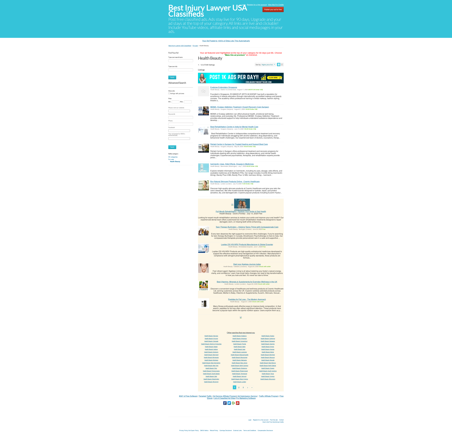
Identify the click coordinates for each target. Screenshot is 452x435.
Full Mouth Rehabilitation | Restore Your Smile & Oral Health (241, 211)
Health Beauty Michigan (268, 355)
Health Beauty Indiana (211, 349)
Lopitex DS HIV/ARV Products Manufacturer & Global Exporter (247, 244)
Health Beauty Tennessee (239, 374)
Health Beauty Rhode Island (239, 371)
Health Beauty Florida (239, 344)
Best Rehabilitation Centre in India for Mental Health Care (234, 126)
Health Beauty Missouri (268, 357)
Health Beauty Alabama (239, 336)
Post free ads (274, 420)
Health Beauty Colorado (211, 341)
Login (244, 4)
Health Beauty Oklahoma (239, 368)
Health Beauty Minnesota (211, 357)
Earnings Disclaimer (226, 430)
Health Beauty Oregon (267, 368)
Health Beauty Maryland (211, 355)
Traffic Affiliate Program (268, 396)
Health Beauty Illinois (268, 347)
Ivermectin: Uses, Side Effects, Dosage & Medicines (232, 164)
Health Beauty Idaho (239, 347)
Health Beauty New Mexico (268, 363)
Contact (281, 420)
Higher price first (267, 65)
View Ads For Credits (276, 4)
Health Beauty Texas (268, 374)
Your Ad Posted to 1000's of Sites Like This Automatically (226, 40)
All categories (173, 157)
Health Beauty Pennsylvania (211, 371)
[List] (278, 64)
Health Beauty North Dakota (268, 365)
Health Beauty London (239, 382)
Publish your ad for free (273, 9)
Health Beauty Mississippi (239, 357)
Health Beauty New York (211, 365)
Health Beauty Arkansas (239, 338)
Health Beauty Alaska (267, 336)
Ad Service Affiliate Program (225, 396)
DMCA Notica (204, 430)
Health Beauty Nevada (267, 360)
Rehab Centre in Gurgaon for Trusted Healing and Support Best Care (239, 144)
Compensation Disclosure (265, 430)
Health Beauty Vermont (239, 376)
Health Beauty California (268, 338)
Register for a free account (257, 4)
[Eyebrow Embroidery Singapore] (203, 91)
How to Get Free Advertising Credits (273, 422)
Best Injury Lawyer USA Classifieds (207, 10)
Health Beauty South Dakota (211, 374)
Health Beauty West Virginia (239, 379)
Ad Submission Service (247, 396)
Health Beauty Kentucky (211, 352)
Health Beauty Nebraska (239, 360)
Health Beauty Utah (211, 376)
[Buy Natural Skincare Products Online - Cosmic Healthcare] (203, 185)
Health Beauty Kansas (267, 349)
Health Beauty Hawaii (211, 347)
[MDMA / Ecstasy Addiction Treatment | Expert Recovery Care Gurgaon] (203, 111)
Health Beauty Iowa (239, 349)
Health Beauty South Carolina (267, 371)
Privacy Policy (183, 430)
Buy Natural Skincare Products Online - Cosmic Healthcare (235, 181)
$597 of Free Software (188, 396)
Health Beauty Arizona (211, 338)
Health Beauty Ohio (211, 368)
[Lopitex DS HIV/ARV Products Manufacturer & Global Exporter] (203, 248)
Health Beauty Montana (211, 360)
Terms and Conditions (249, 430)
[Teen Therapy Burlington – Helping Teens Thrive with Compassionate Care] (203, 231)
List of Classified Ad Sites (224, 398)
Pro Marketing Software (246, 398)
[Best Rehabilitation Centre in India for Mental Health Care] (203, 131)
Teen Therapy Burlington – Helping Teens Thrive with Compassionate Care (247, 227)
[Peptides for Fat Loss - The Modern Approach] (203, 303)
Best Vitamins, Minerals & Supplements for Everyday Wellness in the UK (247, 281)
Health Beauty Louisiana (239, 352)
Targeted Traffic (205, 396)
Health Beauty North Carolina (239, 365)
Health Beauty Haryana (211, 336)
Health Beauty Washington (211, 379)
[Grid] (282, 64)
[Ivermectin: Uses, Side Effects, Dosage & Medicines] (203, 168)
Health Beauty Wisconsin (267, 379)
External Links (237, 430)
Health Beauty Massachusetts (239, 355)
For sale (171, 159)
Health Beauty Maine (268, 352)
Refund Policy (214, 430)
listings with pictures (177, 93)
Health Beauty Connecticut (239, 341)
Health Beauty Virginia (267, 376)
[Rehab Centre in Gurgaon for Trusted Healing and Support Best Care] (203, 148)
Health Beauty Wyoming (211, 382)
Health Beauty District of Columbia (211, 344)
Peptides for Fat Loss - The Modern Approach (247, 299)
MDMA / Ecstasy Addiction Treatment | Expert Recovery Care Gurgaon (239, 107)
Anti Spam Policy (193, 430)
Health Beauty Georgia (267, 344)
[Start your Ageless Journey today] (203, 268)
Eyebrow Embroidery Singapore (223, 87)
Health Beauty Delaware (268, 341)
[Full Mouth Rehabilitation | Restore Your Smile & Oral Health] (242, 204)
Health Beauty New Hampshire (211, 363)
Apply (172, 77)
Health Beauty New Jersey (239, 363)
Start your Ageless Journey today (247, 264)
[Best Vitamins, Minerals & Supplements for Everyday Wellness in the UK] (203, 286)
